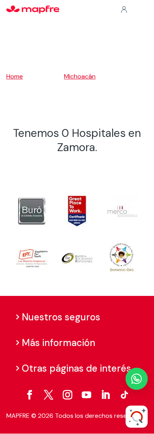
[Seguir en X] (48, 395)
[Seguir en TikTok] (124, 395)
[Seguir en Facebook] (29, 395)
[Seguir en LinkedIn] (105, 395)
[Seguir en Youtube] (86, 395)
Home (14, 76)
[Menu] (142, 10)
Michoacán (80, 76)
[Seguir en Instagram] (67, 395)
